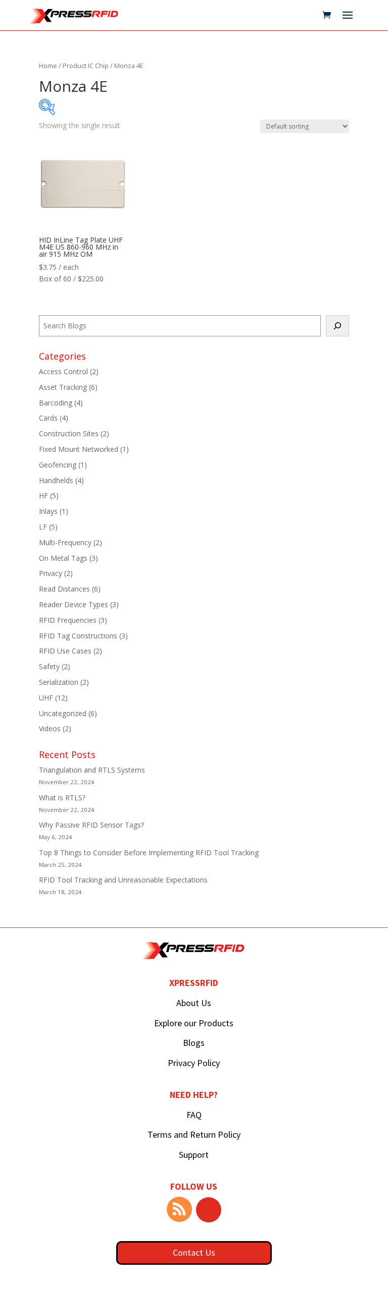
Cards (48, 418)
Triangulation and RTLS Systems (92, 770)
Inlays (48, 511)
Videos (50, 728)
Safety (49, 666)
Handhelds (56, 480)
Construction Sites (69, 433)
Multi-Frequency (65, 542)
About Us (193, 1003)
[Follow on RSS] (179, 1209)
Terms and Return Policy (194, 1134)
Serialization (58, 682)
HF (43, 495)
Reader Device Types (73, 604)
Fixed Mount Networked (78, 449)
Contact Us (194, 1252)
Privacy (50, 573)
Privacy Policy (194, 1063)
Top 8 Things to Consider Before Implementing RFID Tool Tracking (149, 852)
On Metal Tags (63, 558)
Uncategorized (62, 713)
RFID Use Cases (65, 651)
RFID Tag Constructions (78, 635)
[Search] (337, 325)
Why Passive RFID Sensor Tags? (91, 825)
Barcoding (55, 402)
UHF (46, 697)
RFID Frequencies (67, 620)
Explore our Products (193, 1023)
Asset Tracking (63, 387)
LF (43, 527)
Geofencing (57, 465)
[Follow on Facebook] (208, 1209)
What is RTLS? (62, 797)
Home (48, 65)
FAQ (194, 1115)
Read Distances (64, 589)
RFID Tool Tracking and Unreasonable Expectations (123, 880)
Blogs (194, 1042)
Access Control (63, 371)
